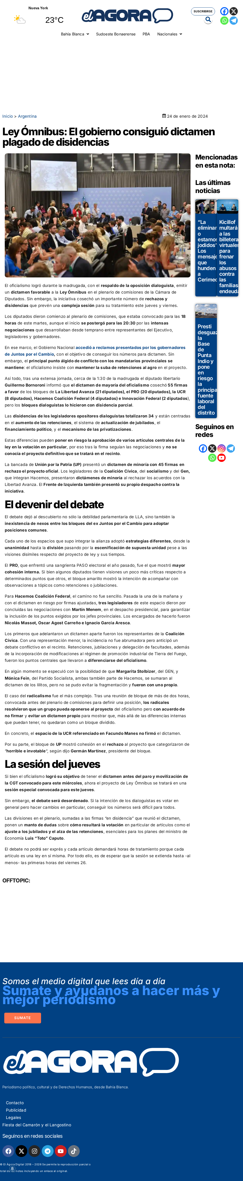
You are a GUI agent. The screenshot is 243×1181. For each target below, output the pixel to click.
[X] (233, 11)
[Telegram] (233, 20)
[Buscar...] (208, 19)
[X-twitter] (21, 1151)
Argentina (27, 116)
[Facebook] (224, 11)
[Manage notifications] (12, 1168)
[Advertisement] (121, 75)
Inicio (7, 116)
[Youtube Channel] (221, 458)
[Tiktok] (74, 1151)
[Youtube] (61, 1151)
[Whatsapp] (224, 20)
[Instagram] (221, 448)
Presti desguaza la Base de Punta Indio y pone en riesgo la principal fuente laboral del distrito (209, 369)
